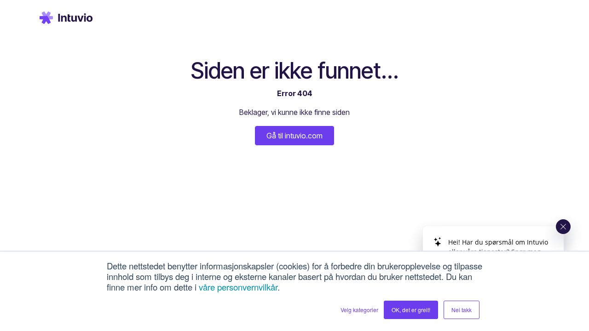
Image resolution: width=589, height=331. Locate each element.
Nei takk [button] (461, 310)
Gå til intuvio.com (294, 135)
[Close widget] (563, 226)
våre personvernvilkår (238, 287)
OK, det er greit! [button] (411, 310)
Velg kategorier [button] (359, 310)
